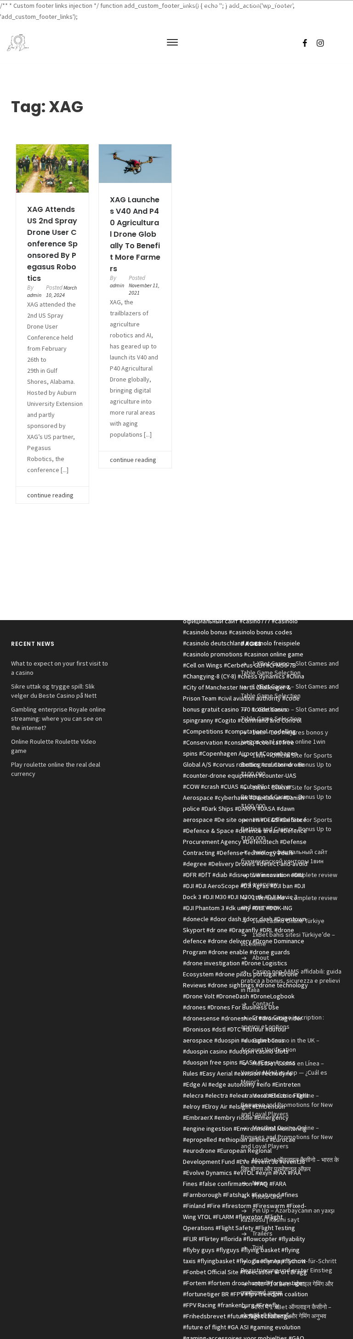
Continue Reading (50, 495)
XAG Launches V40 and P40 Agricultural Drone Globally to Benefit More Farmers (135, 234)
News (260, 1183)
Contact (263, 1003)
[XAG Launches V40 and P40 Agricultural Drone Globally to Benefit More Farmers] (135, 163)
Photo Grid (267, 1196)
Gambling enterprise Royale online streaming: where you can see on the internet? (58, 718)
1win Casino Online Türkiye (288, 921)
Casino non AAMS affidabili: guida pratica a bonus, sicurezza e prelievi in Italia (291, 980)
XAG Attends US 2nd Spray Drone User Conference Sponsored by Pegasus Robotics (52, 244)
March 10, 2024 (61, 291)
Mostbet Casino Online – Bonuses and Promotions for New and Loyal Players (287, 1104)
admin (34, 294)
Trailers (262, 1233)
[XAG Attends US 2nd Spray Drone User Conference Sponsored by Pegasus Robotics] (52, 168)
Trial (257, 1247)
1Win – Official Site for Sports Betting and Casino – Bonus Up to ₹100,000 (286, 764)
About (260, 957)
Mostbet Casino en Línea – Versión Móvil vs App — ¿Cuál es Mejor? (284, 1072)
